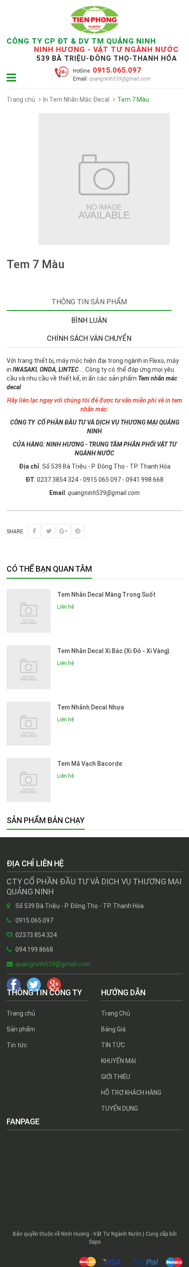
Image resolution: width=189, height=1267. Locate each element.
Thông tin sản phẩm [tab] (89, 302)
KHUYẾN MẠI (118, 1060)
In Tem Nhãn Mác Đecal (76, 99)
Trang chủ (21, 99)
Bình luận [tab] (89, 320)
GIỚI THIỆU (115, 1076)
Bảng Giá (113, 1029)
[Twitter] (48, 531)
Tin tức (17, 1045)
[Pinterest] (77, 531)
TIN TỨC (113, 1045)
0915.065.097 (116, 70)
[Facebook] (34, 531)
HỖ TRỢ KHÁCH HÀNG (131, 1092)
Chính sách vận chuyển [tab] (89, 338)
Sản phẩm (21, 1029)
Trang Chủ (115, 1013)
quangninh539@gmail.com (119, 79)
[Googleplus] (63, 531)
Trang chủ (21, 1013)
